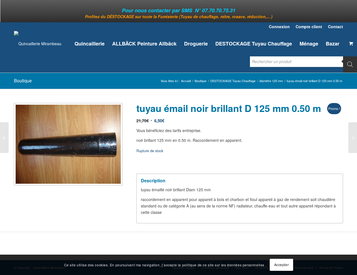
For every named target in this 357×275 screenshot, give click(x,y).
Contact (335, 26)
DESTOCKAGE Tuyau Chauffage (232, 81)
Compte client (309, 26)
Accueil (186, 81)
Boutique (23, 80)
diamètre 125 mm (271, 81)
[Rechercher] (350, 64)
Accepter (281, 264)
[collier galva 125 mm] (352, 137)
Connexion (279, 26)
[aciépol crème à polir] (4, 137)
